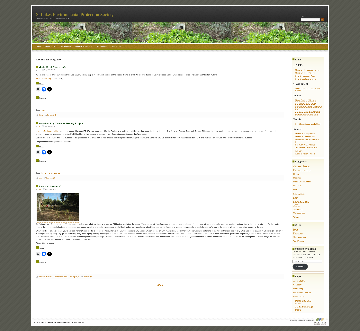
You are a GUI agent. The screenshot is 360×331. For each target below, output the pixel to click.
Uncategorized (299, 213)
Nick (39, 189)
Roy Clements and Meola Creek (308, 124)
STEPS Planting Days (304, 306)
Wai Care (299, 151)
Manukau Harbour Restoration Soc (307, 141)
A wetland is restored (50, 186)
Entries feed (298, 233)
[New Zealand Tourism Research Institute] (320, 321)
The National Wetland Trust (306, 148)
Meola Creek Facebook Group (307, 70)
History (40, 115)
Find (302, 17)
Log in (295, 229)
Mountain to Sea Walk (84, 46)
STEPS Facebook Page (305, 76)
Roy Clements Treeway (50, 173)
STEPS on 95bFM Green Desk (307, 111)
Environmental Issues (61, 277)
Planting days (74, 277)
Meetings (297, 178)
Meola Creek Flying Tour (305, 73)
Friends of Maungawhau (305, 134)
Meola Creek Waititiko (302, 182)
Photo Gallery (102, 46)
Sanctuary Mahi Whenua (305, 145)
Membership (66, 46)
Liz (39, 70)
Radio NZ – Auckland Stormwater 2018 (308, 107)
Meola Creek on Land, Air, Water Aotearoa (308, 90)
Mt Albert (297, 186)
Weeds (298, 309)
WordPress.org (299, 241)
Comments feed (299, 237)
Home (38, 46)
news (40, 178)
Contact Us (116, 46)
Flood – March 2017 (303, 300)
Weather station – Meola (305, 154)
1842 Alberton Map (43, 79)
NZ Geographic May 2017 (305, 103)
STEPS (296, 205)
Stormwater (298, 209)
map (43, 110)
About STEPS (51, 46)
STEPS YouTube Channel (305, 79)
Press (295, 197)
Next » (160, 284)
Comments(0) (52, 115)
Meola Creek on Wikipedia (305, 100)
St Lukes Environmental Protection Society (75, 14)
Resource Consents (301, 201)
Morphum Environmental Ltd (47, 131)
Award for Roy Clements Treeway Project (61, 123)
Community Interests (45, 277)
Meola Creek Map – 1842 (52, 67)
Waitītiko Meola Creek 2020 (306, 114)
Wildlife (296, 217)
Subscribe (300, 267)
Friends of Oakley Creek (305, 137)
